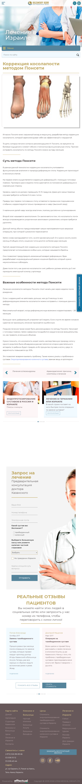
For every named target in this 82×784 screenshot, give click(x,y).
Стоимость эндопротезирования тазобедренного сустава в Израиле (49, 719)
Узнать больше (14, 413)
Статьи (65, 719)
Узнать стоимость (51, 685)
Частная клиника (27, 720)
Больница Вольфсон (27, 732)
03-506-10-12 (10, 758)
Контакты (9, 744)
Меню (10, 48)
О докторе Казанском (10, 723)
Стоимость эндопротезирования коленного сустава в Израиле (49, 732)
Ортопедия (10, 718)
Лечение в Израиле (10, 739)
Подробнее (14, 673)
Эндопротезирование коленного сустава (29, 359)
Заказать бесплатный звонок (58, 752)
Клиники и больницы (10, 729)
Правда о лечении (66, 723)
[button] (37, 421)
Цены (7, 734)
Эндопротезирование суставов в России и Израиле (21, 402)
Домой (8, 715)
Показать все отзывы (28, 685)
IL (74, 3)
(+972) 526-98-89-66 (79, 3)
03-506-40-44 (11, 761)
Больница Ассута (27, 726)
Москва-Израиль (66, 736)
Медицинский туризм (69, 729)
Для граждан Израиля (68, 742)
